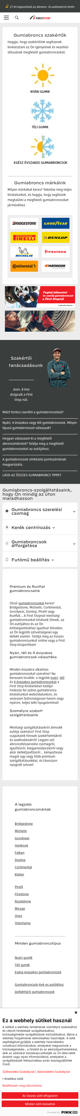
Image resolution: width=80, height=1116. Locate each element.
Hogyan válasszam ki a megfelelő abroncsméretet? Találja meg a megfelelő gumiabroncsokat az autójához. (33, 443)
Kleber (19, 874)
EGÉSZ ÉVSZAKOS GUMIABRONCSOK (40, 162)
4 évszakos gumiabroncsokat (35, 682)
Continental (23, 867)
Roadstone (23, 901)
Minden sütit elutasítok (40, 1104)
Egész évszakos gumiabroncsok (38, 972)
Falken (19, 853)
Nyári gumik (23, 958)
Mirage (20, 908)
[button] (17, 17)
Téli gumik (22, 965)
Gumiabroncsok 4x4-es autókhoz (39, 984)
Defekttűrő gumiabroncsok (35, 992)
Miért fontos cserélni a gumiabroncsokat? (33, 412)
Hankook (21, 845)
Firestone (22, 894)
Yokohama (23, 923)
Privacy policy (62, 1085)
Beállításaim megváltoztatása (22, 1085)
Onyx (18, 916)
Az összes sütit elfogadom (40, 1095)
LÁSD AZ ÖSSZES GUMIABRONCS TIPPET (31, 475)
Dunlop (20, 860)
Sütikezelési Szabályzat (18, 1071)
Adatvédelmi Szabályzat (53, 1071)
